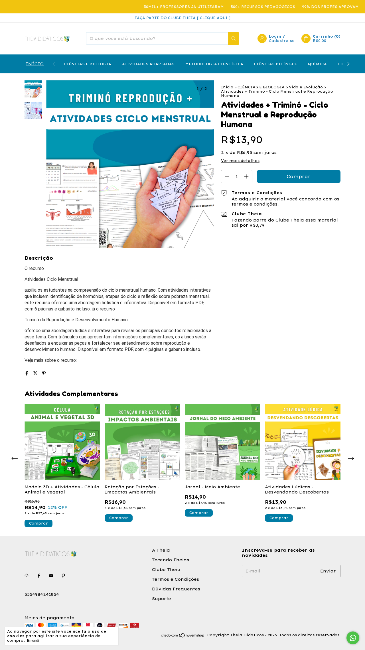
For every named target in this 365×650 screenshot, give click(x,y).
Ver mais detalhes (240, 161)
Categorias (34, 63)
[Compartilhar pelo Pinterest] (44, 373)
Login (275, 36)
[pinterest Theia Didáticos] (63, 575)
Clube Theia (166, 569)
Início (227, 87)
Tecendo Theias (170, 559)
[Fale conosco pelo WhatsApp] (352, 637)
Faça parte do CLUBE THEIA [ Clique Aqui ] (182, 18)
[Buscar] (233, 38)
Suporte (161, 598)
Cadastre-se (282, 40)
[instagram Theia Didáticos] (27, 575)
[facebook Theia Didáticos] (39, 575)
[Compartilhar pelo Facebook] (28, 373)
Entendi (33, 641)
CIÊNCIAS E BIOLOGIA (87, 64)
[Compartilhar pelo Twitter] (36, 373)
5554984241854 (42, 594)
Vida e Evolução (306, 87)
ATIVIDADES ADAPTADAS (148, 64)
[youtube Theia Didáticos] (51, 575)
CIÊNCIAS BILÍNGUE (275, 64)
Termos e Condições (175, 579)
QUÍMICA (317, 64)
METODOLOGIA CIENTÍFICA (214, 64)
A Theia (161, 550)
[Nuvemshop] (183, 636)
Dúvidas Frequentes (176, 589)
